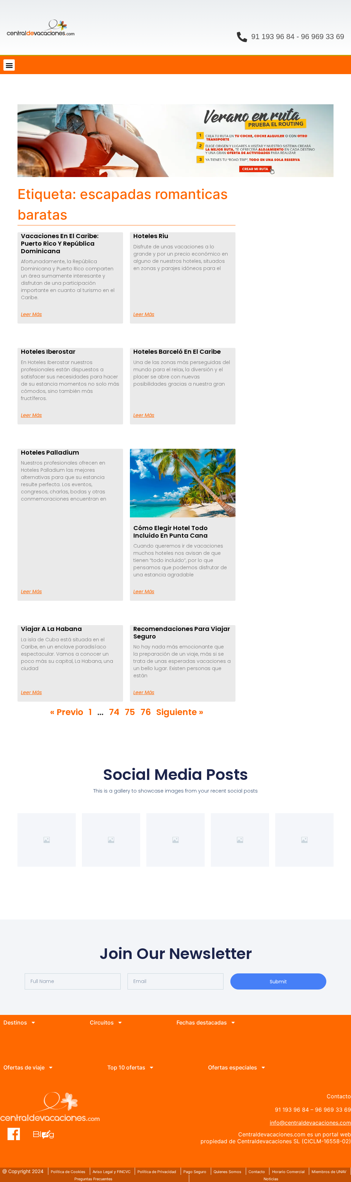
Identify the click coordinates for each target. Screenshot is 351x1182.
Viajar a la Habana (51, 628)
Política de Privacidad (156, 1171)
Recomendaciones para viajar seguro (181, 632)
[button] (9, 65)
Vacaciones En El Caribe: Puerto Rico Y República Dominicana (59, 243)
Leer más (31, 314)
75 (130, 712)
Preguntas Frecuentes (93, 1179)
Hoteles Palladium (50, 452)
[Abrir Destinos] (33, 1022)
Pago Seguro (194, 1171)
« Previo (66, 712)
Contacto (257, 1171)
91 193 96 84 (272, 36)
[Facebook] (14, 1134)
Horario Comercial (288, 1171)
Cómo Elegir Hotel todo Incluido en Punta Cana (170, 532)
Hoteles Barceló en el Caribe (177, 351)
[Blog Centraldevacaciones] (47, 1134)
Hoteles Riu (150, 236)
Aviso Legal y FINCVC (112, 1171)
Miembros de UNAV (329, 1171)
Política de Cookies (68, 1171)
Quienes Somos (227, 1171)
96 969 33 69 (322, 36)
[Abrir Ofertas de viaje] (50, 1067)
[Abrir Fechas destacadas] (233, 1022)
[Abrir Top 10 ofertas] (151, 1067)
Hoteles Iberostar (48, 351)
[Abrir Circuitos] (120, 1022)
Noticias (271, 1179)
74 (114, 712)
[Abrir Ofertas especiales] (263, 1067)
